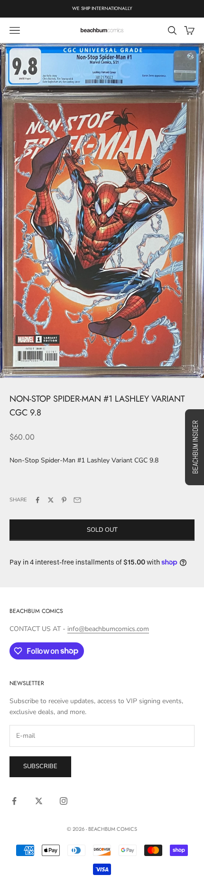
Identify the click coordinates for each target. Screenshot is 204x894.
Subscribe (40, 766)
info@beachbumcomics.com (108, 628)
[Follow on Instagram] (63, 801)
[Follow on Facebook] (14, 801)
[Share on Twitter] (51, 500)
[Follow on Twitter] (39, 801)
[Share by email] (77, 500)
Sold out (102, 530)
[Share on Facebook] (37, 500)
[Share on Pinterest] (64, 500)
